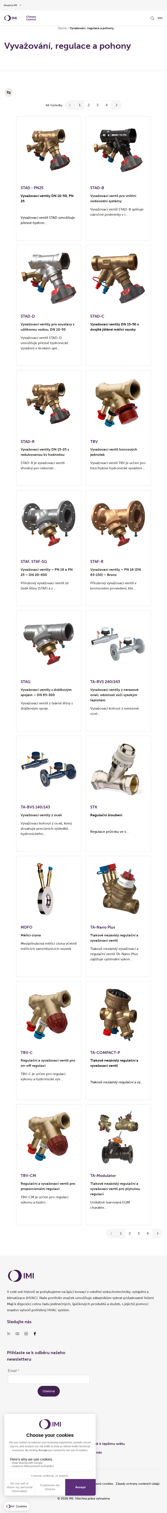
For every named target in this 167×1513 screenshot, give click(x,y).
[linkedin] (8, 1333)
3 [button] (98, 105)
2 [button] (89, 105)
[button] (70, 105)
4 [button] (106, 105)
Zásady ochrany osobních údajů (137, 1484)
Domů (62, 28)
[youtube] (17, 1333)
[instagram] (26, 1333)
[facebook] (35, 1333)
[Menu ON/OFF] (160, 18)
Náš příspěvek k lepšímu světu (100, 1444)
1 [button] (80, 105)
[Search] (152, 18)
